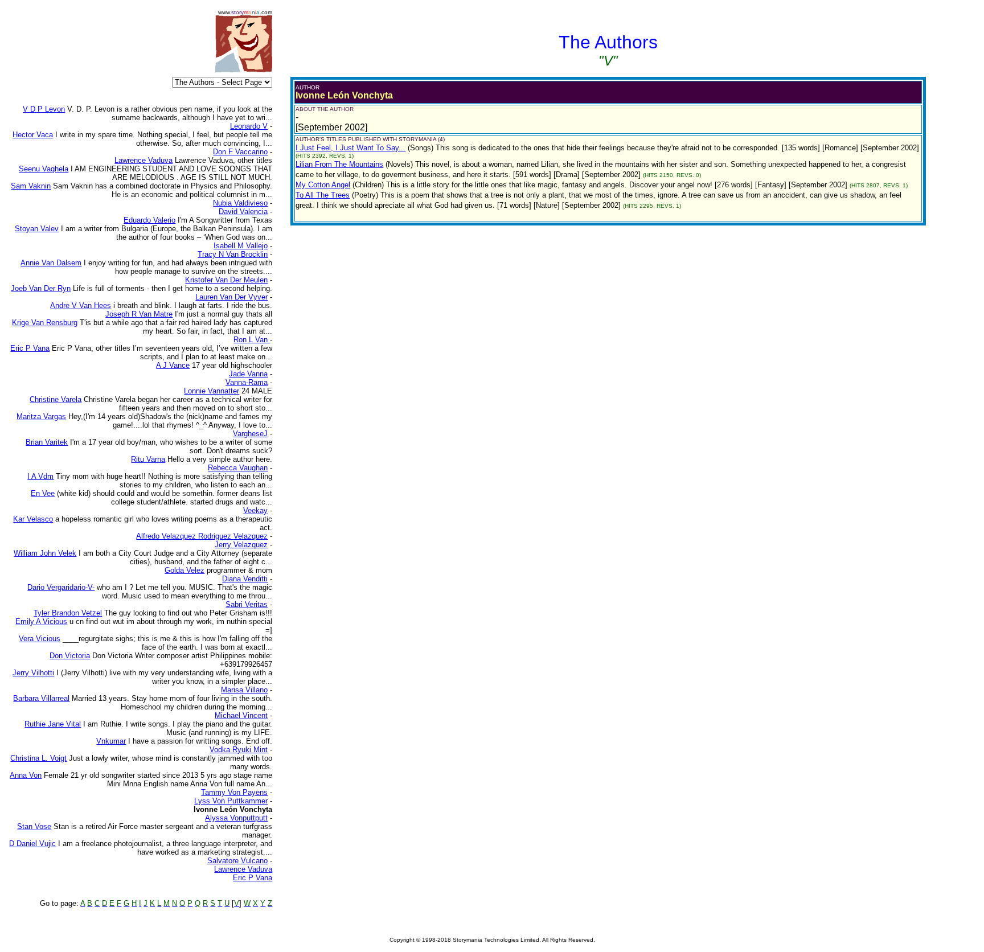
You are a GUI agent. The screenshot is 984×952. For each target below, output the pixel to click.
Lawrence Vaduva (243, 869)
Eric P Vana (252, 877)
